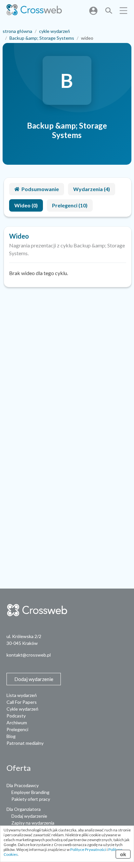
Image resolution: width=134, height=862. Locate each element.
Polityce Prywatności (88, 849)
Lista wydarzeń (22, 695)
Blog (11, 736)
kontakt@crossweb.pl (29, 655)
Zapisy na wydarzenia (32, 823)
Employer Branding (30, 792)
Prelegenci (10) (69, 205)
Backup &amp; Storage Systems (41, 38)
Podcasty (16, 715)
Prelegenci (17, 729)
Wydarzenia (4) (91, 189)
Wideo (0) (26, 205)
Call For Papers (22, 702)
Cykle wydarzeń (22, 709)
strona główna (17, 31)
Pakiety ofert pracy (30, 799)
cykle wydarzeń (54, 31)
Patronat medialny (25, 743)
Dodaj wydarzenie (29, 816)
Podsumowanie (40, 189)
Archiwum (17, 722)
